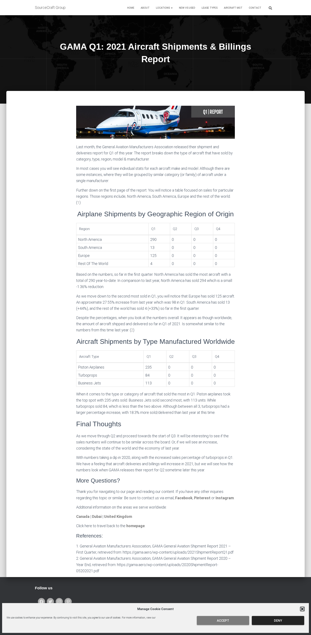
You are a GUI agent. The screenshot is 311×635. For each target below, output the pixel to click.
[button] (302, 609)
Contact (255, 7)
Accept (223, 621)
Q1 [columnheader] (153, 229)
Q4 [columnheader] (218, 229)
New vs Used (187, 7)
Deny (278, 621)
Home (130, 7)
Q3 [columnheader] (196, 229)
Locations (163, 7)
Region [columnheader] (84, 229)
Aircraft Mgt (233, 7)
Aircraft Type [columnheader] (89, 356)
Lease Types (209, 7)
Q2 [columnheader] (175, 229)
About (145, 7)
